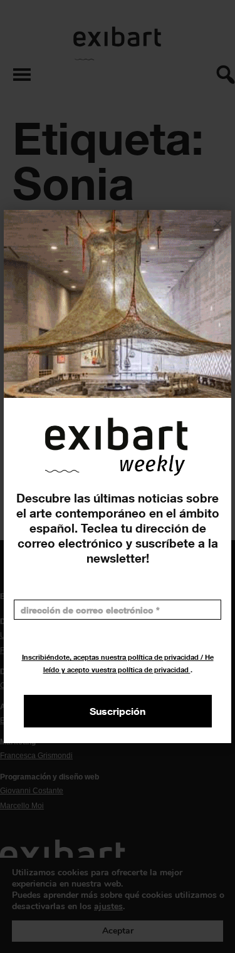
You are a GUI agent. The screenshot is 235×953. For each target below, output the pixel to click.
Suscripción (117, 711)
